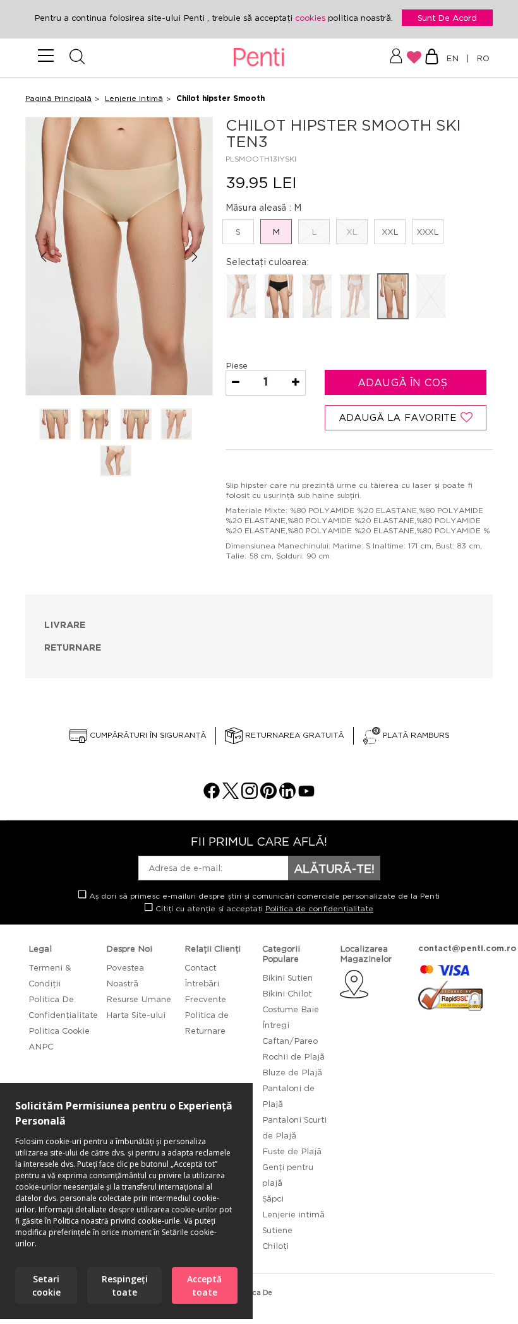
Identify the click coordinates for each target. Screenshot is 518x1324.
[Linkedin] (287, 795)
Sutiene (277, 1230)
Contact (200, 967)
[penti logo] (259, 58)
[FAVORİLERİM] (414, 57)
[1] (55, 425)
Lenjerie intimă (293, 1214)
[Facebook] (211, 795)
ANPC (40, 1046)
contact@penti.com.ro (467, 948)
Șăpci (273, 1198)
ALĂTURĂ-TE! (334, 868)
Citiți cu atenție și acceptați (263, 908)
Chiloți (275, 1246)
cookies (311, 18)
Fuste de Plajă (292, 1151)
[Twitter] (230, 795)
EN (455, 58)
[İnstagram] (249, 795)
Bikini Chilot (286, 993)
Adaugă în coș (404, 382)
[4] (176, 425)
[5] (115, 461)
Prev (43, 257)
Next (195, 257)
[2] (95, 425)
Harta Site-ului (136, 1015)
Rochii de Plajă (293, 1056)
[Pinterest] (268, 795)
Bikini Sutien (287, 977)
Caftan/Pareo (290, 1041)
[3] (136, 425)
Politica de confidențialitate (319, 908)
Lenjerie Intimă (134, 98)
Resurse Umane (138, 999)
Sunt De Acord (447, 18)
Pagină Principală (58, 98)
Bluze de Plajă (292, 1072)
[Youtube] (306, 795)
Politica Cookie (59, 1031)
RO (480, 58)
